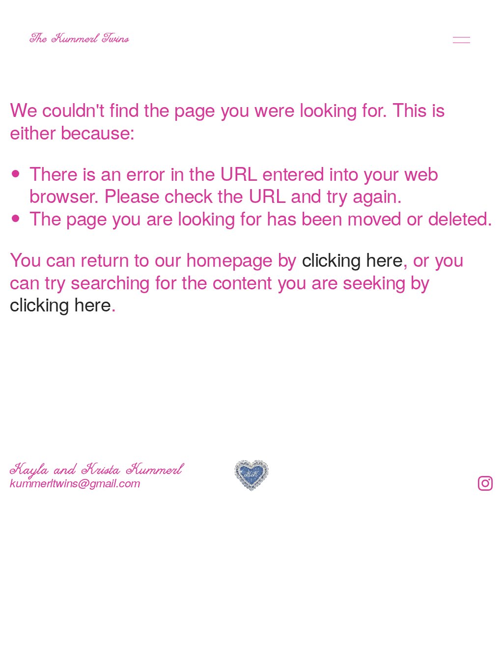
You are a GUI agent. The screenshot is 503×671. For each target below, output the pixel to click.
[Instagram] (485, 483)
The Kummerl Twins (79, 39)
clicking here (352, 258)
